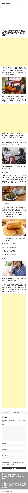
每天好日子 (6, 3)
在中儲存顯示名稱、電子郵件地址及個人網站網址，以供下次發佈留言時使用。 (13, 463)
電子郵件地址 (5, 449)
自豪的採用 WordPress (7, 491)
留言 (3, 425)
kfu (12, 412)
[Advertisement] (14, 52)
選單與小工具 (24, 3)
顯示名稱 (4, 443)
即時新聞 (17, 412)
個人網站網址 (5, 455)
